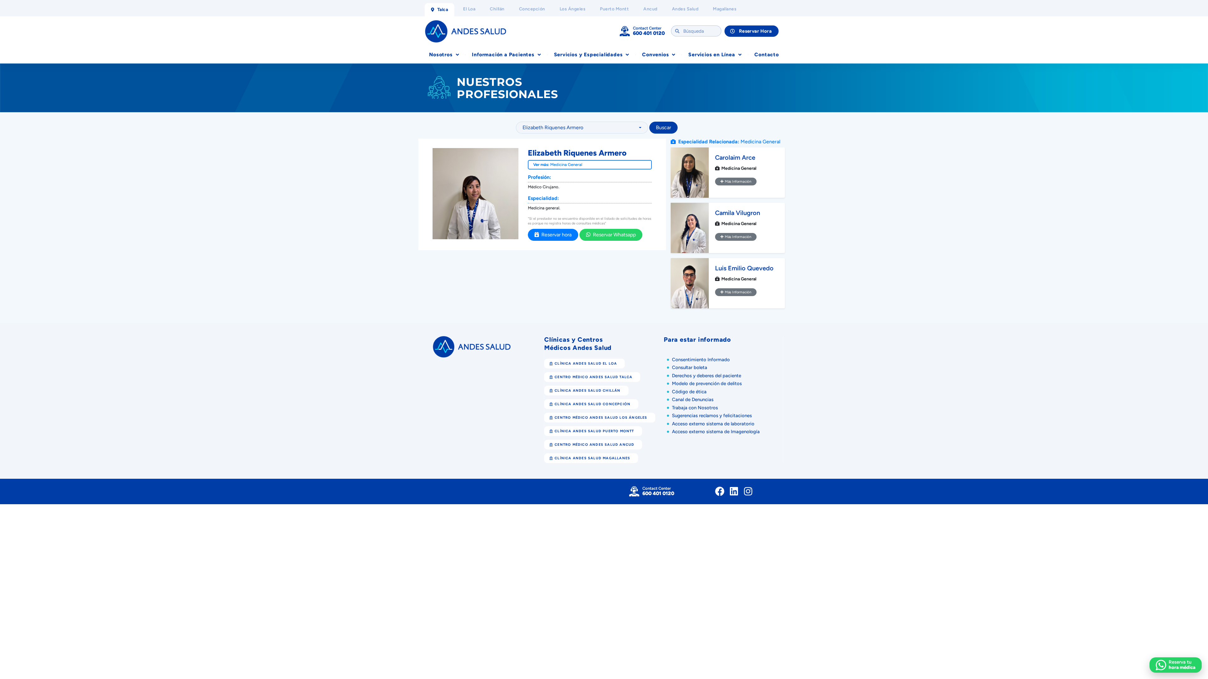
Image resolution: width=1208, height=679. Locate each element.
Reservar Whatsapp (613, 235)
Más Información (737, 181)
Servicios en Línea (711, 55)
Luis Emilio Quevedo (744, 268)
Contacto (766, 55)
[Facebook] (719, 491)
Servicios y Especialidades (588, 55)
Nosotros (440, 55)
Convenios (655, 55)
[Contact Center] (625, 31)
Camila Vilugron (737, 213)
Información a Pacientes (503, 55)
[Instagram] (748, 491)
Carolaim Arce (735, 157)
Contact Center (647, 28)
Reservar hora (555, 235)
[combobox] (582, 128)
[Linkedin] (734, 491)
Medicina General (566, 164)
